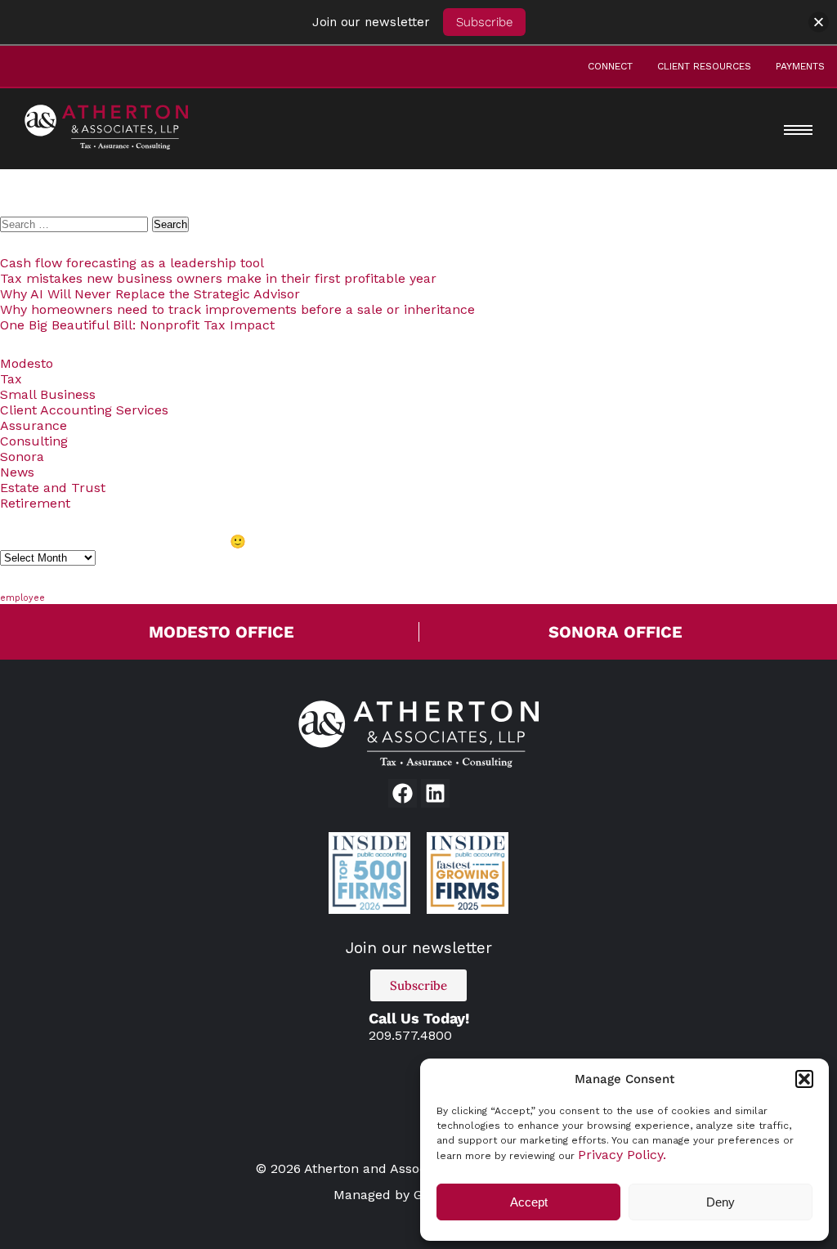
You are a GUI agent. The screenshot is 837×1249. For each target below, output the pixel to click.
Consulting (34, 441)
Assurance (33, 425)
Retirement (35, 503)
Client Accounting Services (84, 410)
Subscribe (484, 22)
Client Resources (704, 66)
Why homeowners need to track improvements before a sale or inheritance (237, 309)
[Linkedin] (435, 793)
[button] (804, 1079)
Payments (800, 66)
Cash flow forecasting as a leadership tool (132, 263)
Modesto (26, 363)
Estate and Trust (52, 487)
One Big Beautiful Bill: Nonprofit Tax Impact (137, 325)
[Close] (818, 22)
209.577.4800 (410, 1035)
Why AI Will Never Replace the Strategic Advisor (150, 294)
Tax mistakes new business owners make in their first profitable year (218, 278)
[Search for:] (76, 223)
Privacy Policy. (622, 1154)
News (17, 472)
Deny (720, 1202)
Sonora (22, 456)
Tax (11, 379)
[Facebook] (402, 793)
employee (22, 598)
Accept (529, 1202)
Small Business (48, 394)
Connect (610, 66)
